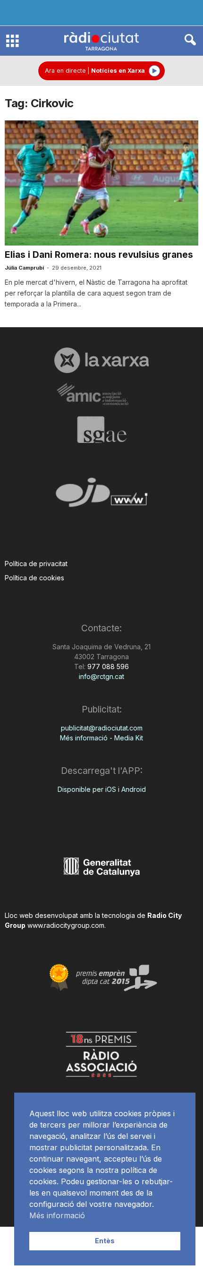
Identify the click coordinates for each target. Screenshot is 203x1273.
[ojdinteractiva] (101, 496)
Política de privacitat (36, 564)
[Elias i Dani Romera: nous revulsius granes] (101, 183)
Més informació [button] (57, 1215)
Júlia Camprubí (24, 267)
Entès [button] (105, 1241)
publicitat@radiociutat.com (102, 728)
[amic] (101, 394)
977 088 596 (107, 666)
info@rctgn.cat (101, 676)
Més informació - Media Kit (101, 738)
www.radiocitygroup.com (65, 925)
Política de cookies (34, 578)
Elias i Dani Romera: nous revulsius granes (99, 254)
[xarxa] (101, 360)
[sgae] (101, 429)
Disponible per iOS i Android (102, 789)
